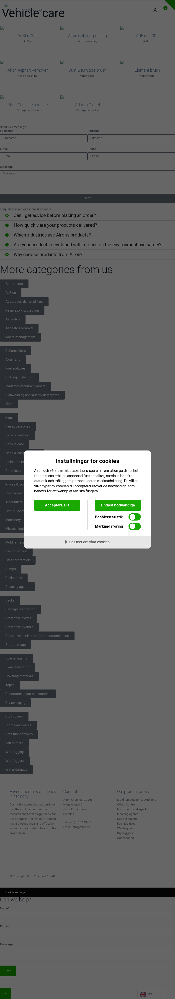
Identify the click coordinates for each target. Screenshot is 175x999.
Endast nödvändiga (118, 505)
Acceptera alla (57, 505)
